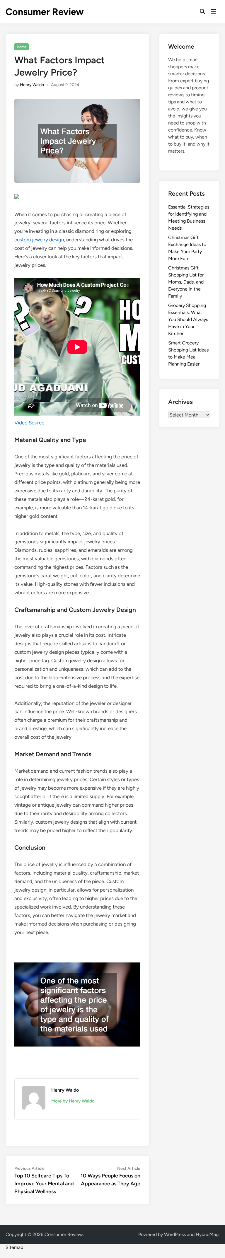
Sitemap (14, 1247)
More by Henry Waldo (73, 1101)
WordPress (175, 1234)
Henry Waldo (32, 84)
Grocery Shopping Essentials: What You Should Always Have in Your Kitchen (188, 319)
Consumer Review (45, 11)
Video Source (29, 423)
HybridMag (207, 1234)
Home (21, 47)
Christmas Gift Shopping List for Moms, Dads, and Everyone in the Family (186, 282)
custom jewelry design (39, 240)
